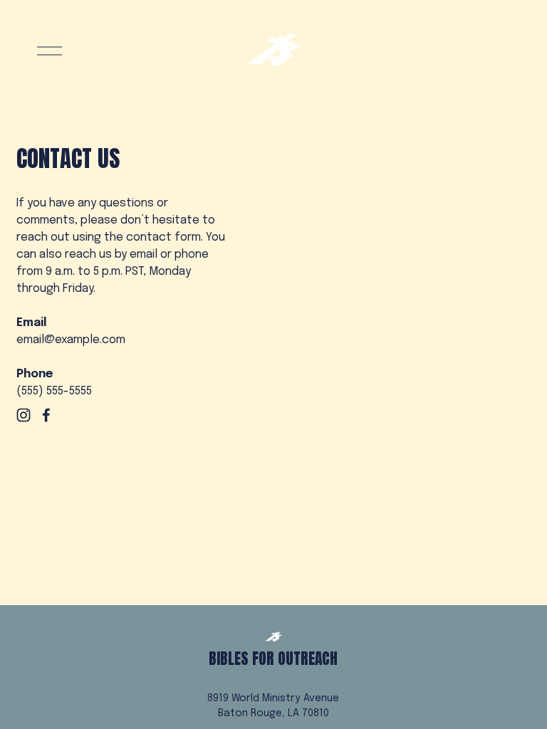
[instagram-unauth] (23, 415)
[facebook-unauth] (46, 415)
